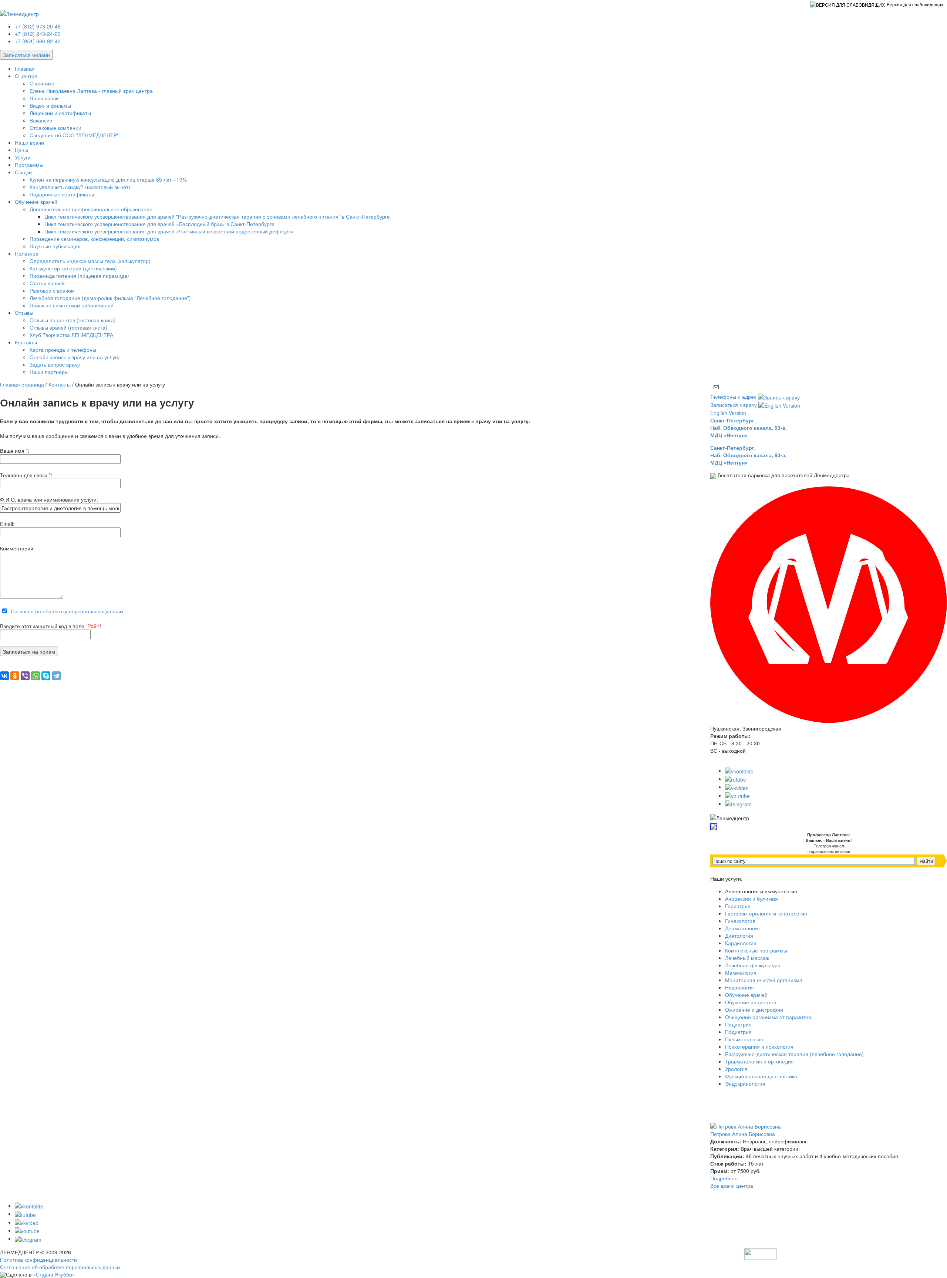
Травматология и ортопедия (759, 1061)
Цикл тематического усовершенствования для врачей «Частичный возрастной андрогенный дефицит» (169, 231)
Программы (29, 164)
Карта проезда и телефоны (63, 349)
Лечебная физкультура (753, 965)
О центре (26, 76)
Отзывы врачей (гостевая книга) (68, 327)
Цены (21, 150)
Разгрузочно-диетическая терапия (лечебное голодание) (794, 1054)
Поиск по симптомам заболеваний (72, 305)
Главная (25, 68)
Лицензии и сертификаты (60, 113)
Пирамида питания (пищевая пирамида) (79, 275)
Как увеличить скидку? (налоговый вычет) (80, 186)
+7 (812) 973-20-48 (38, 26)
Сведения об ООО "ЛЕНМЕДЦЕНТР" (74, 135)
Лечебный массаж (747, 957)
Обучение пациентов (750, 1002)
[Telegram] (56, 675)
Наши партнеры (49, 371)
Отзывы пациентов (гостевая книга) (73, 320)
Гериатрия (738, 906)
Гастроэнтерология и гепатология (766, 913)
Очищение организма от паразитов (768, 1017)
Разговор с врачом (52, 290)
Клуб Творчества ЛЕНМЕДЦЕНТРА (71, 334)
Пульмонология (744, 1039)
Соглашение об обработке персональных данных (60, 1267)
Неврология (739, 987)
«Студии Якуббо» (54, 1274)
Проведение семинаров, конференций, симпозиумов (94, 238)
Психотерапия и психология (759, 1046)
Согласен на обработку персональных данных (67, 611)
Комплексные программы (756, 950)
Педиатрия (738, 1024)
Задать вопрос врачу (55, 364)
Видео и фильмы (50, 105)
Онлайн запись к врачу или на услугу (74, 357)
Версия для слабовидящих (915, 4)
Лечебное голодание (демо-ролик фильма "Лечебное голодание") (110, 297)
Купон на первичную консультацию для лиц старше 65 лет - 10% (108, 179)
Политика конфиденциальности (38, 1259)
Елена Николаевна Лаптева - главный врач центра (91, 90)
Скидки (23, 172)
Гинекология (740, 920)
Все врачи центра (731, 1185)
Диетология (739, 935)
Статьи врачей (47, 283)
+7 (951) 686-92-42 (38, 41)
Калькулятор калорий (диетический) (73, 268)
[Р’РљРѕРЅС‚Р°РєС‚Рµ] (4, 675)
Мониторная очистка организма (763, 980)
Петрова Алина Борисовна (742, 1133)
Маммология (740, 972)
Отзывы (24, 312)
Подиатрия (738, 1031)
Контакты (26, 342)
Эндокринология (745, 1083)
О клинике (42, 83)
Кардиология (740, 943)
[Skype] (45, 675)
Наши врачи (44, 98)
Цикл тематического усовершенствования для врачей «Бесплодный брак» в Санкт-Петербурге (159, 223)
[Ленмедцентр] (19, 12)
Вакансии (41, 120)
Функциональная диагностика (761, 1076)
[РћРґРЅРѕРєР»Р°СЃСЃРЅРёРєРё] (14, 675)
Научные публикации (55, 246)
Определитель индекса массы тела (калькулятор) (90, 260)
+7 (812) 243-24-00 (38, 33)
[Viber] (25, 675)
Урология (736, 1068)
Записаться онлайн (26, 54)
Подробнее (724, 1178)
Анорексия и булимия (751, 898)
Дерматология (742, 928)
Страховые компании (55, 127)
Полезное (26, 253)
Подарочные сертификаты (62, 194)
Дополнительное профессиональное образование (91, 209)
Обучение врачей (36, 201)
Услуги (23, 157)
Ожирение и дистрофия (754, 1009)
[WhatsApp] (35, 675)
